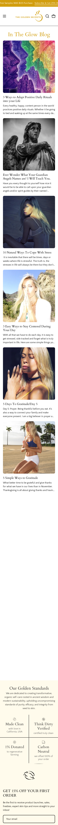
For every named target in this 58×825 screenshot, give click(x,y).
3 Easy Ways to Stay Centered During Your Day (27, 328)
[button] (47, 16)
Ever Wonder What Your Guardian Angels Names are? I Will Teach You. (26, 177)
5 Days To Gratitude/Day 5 (20, 404)
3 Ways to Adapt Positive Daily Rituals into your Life (27, 99)
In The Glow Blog (29, 34)
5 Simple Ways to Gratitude (20, 478)
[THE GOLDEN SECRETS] (29, 16)
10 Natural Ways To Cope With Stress (27, 252)
